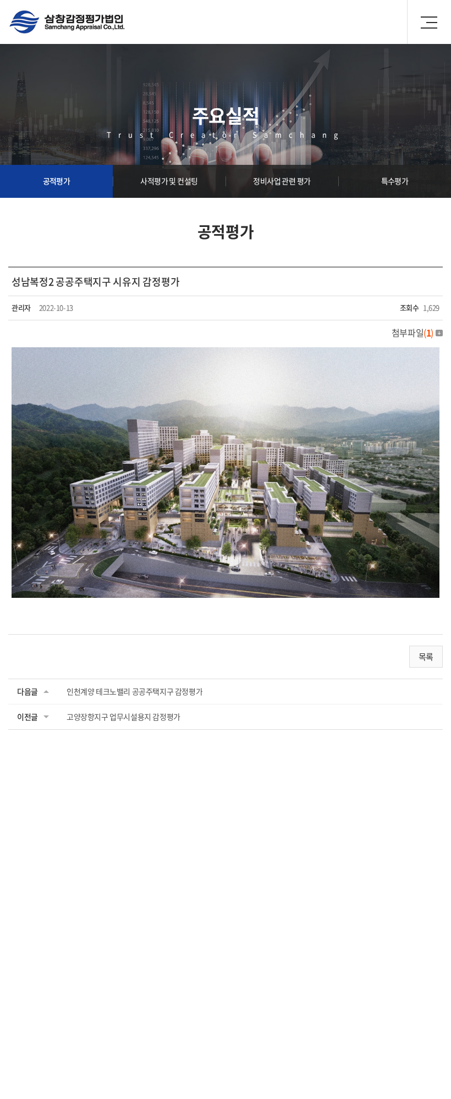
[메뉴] (429, 22)
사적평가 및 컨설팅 (168, 180)
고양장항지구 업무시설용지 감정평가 (123, 716)
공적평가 (56, 180)
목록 (426, 657)
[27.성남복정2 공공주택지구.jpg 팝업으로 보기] (225, 354)
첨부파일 (412, 332)
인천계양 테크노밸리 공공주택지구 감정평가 (134, 691)
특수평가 (395, 180)
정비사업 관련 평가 (281, 180)
